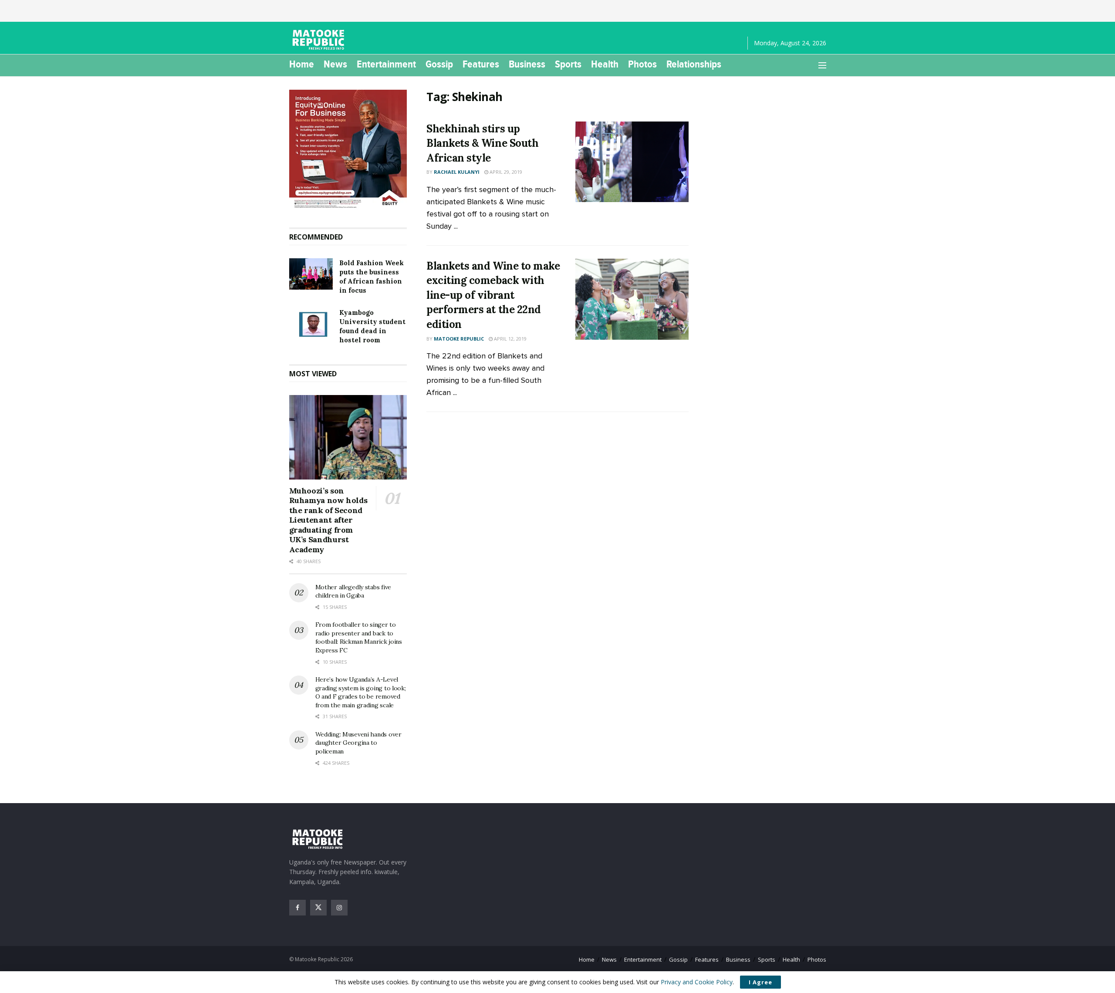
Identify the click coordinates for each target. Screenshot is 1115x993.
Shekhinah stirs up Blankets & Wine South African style (482, 143)
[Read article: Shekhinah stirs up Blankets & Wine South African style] (632, 162)
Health (604, 64)
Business (527, 64)
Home (301, 64)
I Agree (760, 982)
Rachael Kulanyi (457, 172)
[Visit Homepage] (319, 40)
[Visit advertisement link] (348, 150)
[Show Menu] (822, 65)
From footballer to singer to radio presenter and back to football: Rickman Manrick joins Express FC (358, 637)
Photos (642, 64)
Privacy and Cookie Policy (697, 982)
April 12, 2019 (510, 338)
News (335, 64)
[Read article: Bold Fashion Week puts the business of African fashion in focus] (311, 274)
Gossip (439, 64)
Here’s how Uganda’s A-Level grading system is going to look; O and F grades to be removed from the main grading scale (360, 692)
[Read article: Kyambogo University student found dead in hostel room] (311, 323)
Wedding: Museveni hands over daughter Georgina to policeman (358, 742)
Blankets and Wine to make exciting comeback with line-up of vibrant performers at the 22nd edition (493, 295)
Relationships (693, 64)
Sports (568, 64)
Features (481, 64)
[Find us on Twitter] (318, 907)
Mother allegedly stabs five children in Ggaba (353, 591)
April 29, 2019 (505, 172)
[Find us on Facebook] (297, 907)
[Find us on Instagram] (339, 907)
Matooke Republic (459, 338)
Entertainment (386, 64)
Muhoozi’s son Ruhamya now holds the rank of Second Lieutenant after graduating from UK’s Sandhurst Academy (328, 520)
